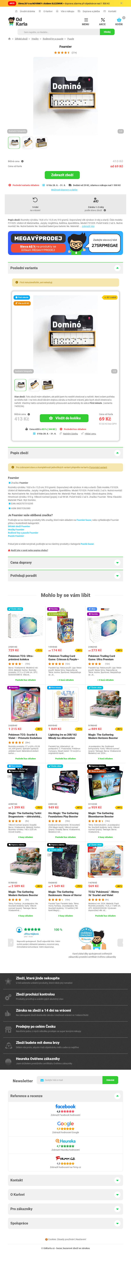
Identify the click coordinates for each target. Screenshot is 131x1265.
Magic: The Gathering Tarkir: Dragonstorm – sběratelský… (25, 815)
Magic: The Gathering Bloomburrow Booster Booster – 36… (101, 816)
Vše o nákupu (67, 11)
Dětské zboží (21, 38)
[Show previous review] (10, 943)
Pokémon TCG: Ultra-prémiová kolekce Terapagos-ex (21, 659)
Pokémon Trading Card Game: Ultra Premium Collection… (101, 659)
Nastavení (81, 1239)
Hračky (35, 38)
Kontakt (112, 11)
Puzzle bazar (87, 544)
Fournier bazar (84, 520)
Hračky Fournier (16, 529)
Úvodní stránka (27, 11)
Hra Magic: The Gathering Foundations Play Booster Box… (63, 816)
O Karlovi (47, 11)
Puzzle (70, 38)
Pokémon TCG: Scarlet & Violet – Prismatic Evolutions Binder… (25, 738)
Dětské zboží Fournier (19, 526)
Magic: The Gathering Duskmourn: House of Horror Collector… (65, 895)
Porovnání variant (98, 467)
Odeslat (110, 1080)
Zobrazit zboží (62, 175)
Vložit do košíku (68, 418)
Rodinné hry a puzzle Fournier (23, 532)
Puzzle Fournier (16, 536)
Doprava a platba (91, 11)
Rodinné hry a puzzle (53, 38)
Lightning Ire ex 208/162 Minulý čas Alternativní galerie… (62, 738)
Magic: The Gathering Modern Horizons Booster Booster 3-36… (103, 738)
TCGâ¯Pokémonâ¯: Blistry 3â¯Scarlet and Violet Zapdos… (103, 895)
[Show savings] (22, 161)
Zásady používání (65, 1239)
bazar (59, 1248)
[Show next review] (121, 943)
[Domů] (9, 38)
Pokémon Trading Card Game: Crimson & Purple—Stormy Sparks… (63, 659)
